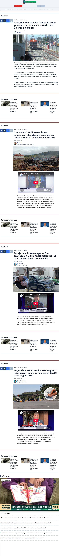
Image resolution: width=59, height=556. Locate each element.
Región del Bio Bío (21, 9)
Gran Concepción (9, 9)
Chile (30, 9)
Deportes (42, 9)
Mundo (35, 9)
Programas (50, 9)
